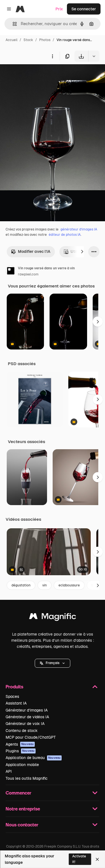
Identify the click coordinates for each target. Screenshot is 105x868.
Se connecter (83, 8)
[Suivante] (82, 251)
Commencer (18, 793)
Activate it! (79, 859)
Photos (44, 40)
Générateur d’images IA (27, 710)
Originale (37, 74)
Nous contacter (22, 824)
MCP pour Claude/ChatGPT (31, 737)
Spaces (12, 696)
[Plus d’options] (52, 56)
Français (52, 663)
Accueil (11, 40)
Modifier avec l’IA (34, 251)
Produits (14, 686)
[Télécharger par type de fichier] (93, 56)
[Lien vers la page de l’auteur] (11, 271)
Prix (59, 8)
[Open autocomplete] (12, 24)
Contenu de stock (22, 730)
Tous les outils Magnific (27, 778)
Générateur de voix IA (25, 723)
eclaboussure (69, 585)
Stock (28, 40)
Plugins (20, 750)
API (9, 771)
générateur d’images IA (78, 229)
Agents (20, 744)
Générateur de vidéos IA (27, 716)
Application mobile (22, 764)
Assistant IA (16, 703)
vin (44, 585)
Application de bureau (33, 757)
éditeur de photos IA (65, 234)
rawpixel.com (28, 274)
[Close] (97, 859)
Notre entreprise (23, 809)
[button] (52, 663)
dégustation (21, 585)
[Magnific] (52, 617)
